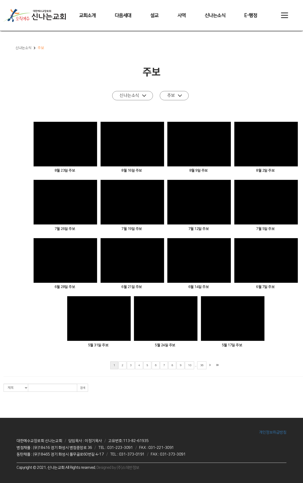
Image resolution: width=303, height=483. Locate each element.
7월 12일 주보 (198, 229)
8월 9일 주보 (198, 171)
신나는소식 (215, 15)
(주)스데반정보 (128, 467)
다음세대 (123, 15)
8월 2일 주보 (265, 171)
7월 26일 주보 (65, 229)
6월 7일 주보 (265, 287)
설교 (154, 15)
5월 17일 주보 (232, 345)
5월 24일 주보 (165, 345)
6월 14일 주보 (198, 287)
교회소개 (87, 15)
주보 (171, 95)
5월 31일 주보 (98, 345)
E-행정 (250, 15)
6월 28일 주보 (65, 287)
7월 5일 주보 (265, 229)
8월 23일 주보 (65, 171)
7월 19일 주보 (131, 229)
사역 (182, 15)
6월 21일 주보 (131, 287)
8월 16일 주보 (131, 171)
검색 (82, 387)
